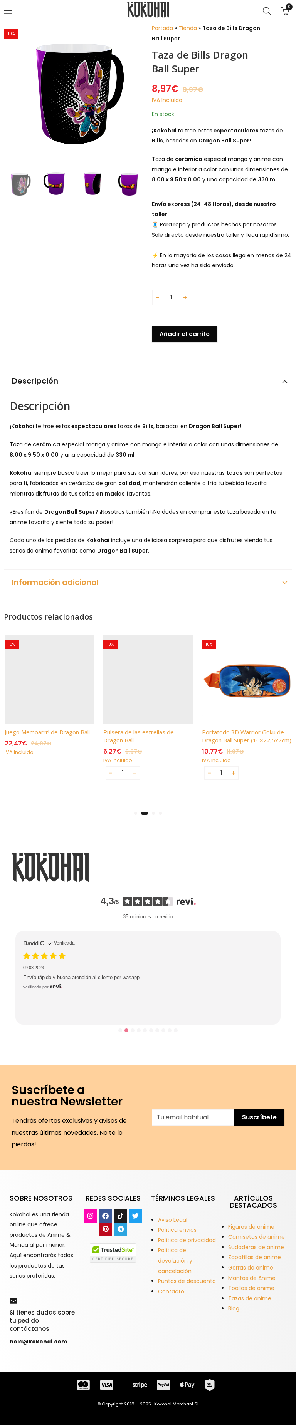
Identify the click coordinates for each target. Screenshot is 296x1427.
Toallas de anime (251, 1288)
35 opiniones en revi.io (148, 917)
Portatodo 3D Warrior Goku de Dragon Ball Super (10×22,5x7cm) (246, 736)
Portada (162, 28)
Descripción (35, 380)
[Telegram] (120, 1229)
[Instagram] (90, 1216)
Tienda (187, 28)
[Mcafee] (113, 1252)
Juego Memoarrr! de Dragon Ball (47, 732)
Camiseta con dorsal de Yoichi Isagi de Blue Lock (97, 993)
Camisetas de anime (256, 1237)
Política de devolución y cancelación (175, 1260)
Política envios (177, 1230)
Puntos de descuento (187, 1281)
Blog (233, 1308)
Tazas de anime (249, 1298)
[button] (135, 813)
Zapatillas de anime (254, 1257)
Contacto (171, 1291)
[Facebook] (105, 1216)
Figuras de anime (251, 1227)
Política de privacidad (187, 1240)
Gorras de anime (250, 1267)
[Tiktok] (120, 1216)
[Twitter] (135, 1216)
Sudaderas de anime (256, 1247)
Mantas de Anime (252, 1278)
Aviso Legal (172, 1220)
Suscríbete (259, 1117)
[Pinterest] (105, 1229)
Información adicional (55, 582)
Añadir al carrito (185, 334)
